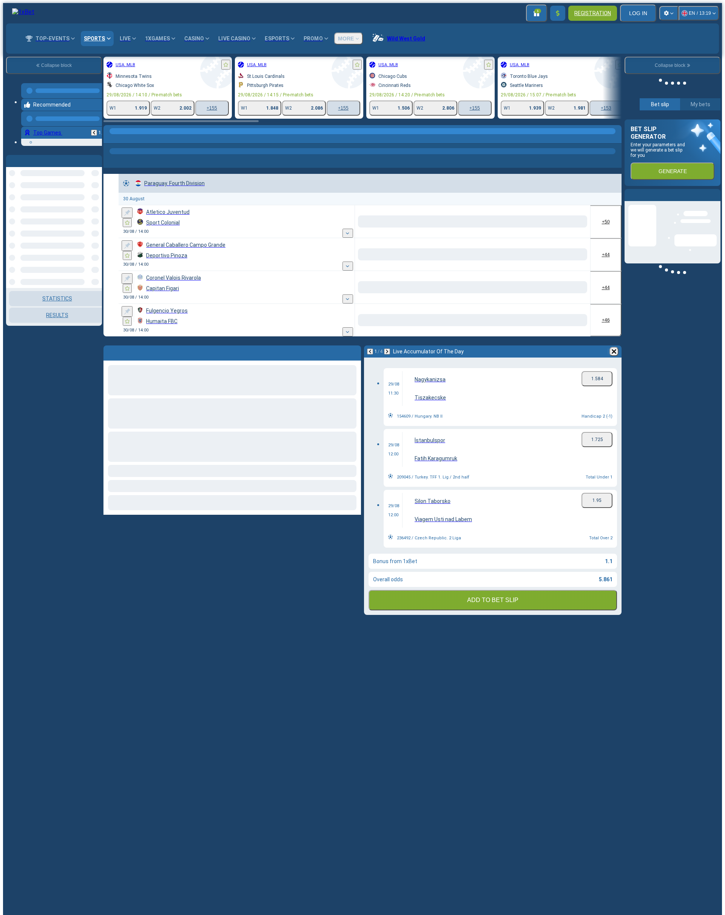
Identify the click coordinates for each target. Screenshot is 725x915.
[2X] (489, 221)
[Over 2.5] (521, 221)
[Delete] (614, 351)
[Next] (387, 351)
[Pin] (127, 212)
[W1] (344, 221)
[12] (461, 221)
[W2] (400, 221)
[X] (372, 221)
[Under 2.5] (574, 221)
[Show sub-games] (321, 233)
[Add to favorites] (225, 65)
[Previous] (94, 127)
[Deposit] (557, 13)
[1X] (432, 221)
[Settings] (668, 13)
